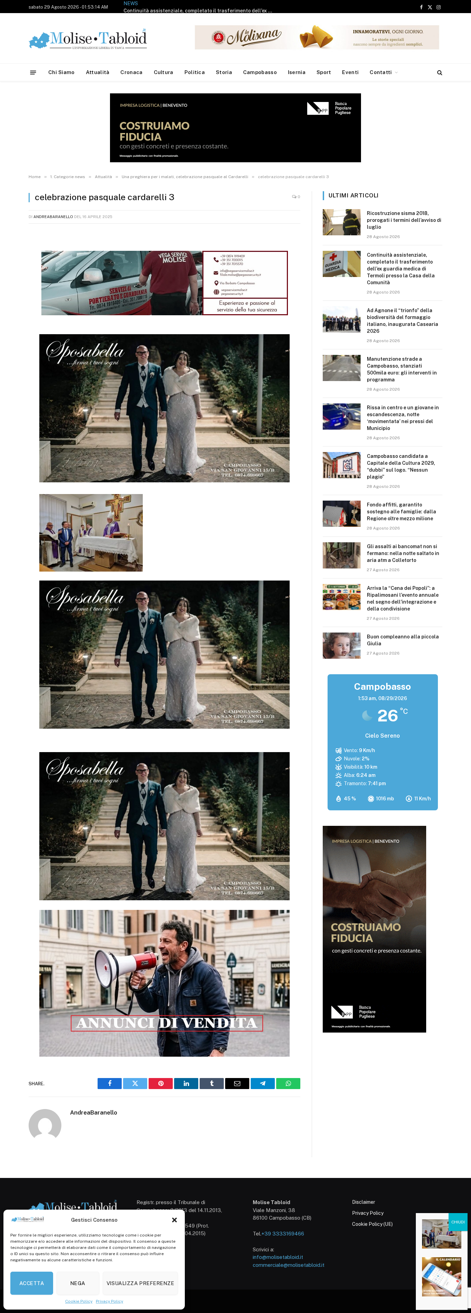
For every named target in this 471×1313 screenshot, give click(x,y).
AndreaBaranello (53, 217)
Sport (324, 72)
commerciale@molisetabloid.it (288, 1265)
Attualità (98, 72)
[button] (174, 1220)
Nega (78, 1283)
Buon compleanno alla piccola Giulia (403, 640)
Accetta (31, 1283)
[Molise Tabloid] (98, 38)
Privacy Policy (109, 1301)
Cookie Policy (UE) (372, 1224)
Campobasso (260, 72)
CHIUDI (458, 1222)
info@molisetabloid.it (278, 1257)
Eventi (350, 72)
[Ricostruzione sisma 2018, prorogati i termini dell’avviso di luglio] (342, 222)
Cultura (163, 72)
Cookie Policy (78, 1301)
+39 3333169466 (282, 1234)
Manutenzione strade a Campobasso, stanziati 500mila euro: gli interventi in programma (402, 369)
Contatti (381, 72)
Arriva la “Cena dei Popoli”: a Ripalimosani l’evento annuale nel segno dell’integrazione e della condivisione (403, 598)
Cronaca (131, 72)
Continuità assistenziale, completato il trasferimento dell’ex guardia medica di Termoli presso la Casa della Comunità (401, 268)
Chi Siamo (61, 72)
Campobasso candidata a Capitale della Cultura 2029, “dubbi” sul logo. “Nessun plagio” (401, 466)
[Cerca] (439, 72)
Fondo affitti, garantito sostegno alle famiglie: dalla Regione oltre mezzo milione (401, 511)
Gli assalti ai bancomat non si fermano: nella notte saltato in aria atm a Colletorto (403, 553)
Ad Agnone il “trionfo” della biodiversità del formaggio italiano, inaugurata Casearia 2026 (227, 6)
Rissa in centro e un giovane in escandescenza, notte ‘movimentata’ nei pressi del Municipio (403, 418)
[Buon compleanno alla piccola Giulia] (342, 646)
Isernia (296, 72)
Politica (194, 72)
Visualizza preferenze (140, 1283)
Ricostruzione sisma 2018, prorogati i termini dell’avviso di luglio (404, 220)
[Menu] (33, 72)
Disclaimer (363, 1202)
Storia (224, 72)
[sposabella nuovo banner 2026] (164, 480)
